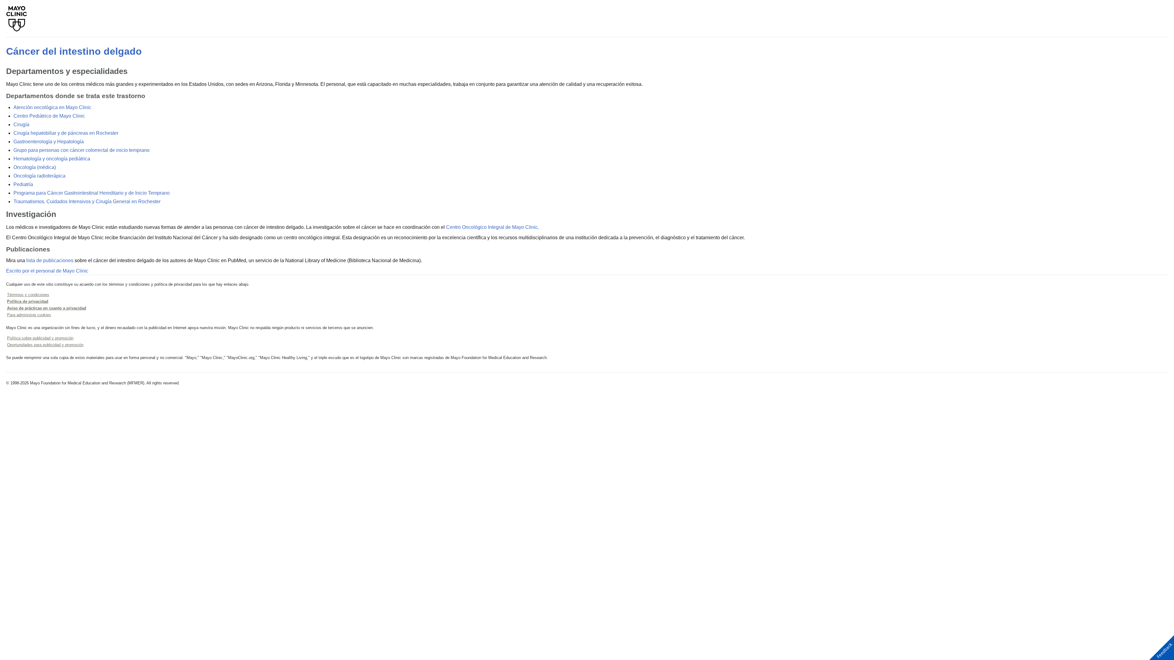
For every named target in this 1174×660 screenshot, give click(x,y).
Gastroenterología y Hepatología (48, 141)
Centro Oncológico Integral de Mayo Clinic (492, 227)
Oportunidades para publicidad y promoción (45, 345)
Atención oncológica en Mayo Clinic (52, 107)
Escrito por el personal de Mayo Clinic (47, 270)
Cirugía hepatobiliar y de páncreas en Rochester (65, 133)
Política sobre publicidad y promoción (40, 338)
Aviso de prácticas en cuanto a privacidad (46, 308)
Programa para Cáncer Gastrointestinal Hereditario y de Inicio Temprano (91, 193)
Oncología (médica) (34, 167)
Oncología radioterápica (39, 175)
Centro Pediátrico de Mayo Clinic (49, 116)
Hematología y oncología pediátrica (51, 158)
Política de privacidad (27, 301)
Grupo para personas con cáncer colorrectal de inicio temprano (81, 150)
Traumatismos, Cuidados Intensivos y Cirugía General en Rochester (87, 201)
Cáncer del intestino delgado (74, 51)
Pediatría (23, 184)
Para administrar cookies (29, 315)
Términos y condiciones (28, 294)
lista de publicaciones (49, 260)
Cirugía (21, 124)
